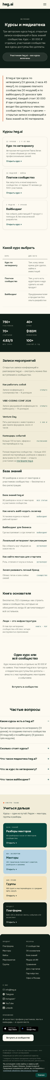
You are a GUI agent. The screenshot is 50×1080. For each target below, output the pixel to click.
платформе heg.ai (25, 461)
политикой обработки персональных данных (20, 1071)
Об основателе (33, 951)
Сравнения (31, 964)
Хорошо (41, 1075)
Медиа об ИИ (32, 960)
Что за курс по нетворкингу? (18, 769)
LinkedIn (9, 1008)
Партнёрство (32, 973)
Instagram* (10, 999)
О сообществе (33, 946)
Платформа (8, 946)
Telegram (10, 994)
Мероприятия (9, 960)
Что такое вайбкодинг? (15, 779)
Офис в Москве (33, 978)
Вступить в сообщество (25, 686)
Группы (6, 964)
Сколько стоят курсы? (14, 748)
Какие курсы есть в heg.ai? (17, 721)
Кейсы (5, 955)
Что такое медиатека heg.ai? (18, 758)
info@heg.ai (11, 990)
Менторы (7, 951)
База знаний (31, 955)
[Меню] (44, 4)
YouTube (10, 1003)
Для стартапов (33, 969)
